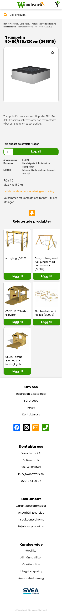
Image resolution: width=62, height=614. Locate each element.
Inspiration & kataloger (31, 394)
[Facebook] (16, 427)
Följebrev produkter (31, 526)
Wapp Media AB (39, 610)
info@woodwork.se (31, 474)
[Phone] (45, 427)
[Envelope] (35, 427)
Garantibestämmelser (31, 506)
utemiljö (26, 173)
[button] (6, 5)
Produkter (13, 24)
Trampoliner (28, 166)
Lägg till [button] (17, 276)
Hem (5, 24)
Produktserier (37, 24)
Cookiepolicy (31, 564)
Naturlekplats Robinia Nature (36, 163)
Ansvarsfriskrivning (31, 578)
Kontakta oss (31, 414)
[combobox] (31, 14)
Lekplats (26, 170)
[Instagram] (26, 427)
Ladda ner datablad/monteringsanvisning (28, 191)
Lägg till (36, 151)
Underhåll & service (31, 513)
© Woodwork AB (22, 610)
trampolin (51, 170)
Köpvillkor (31, 551)
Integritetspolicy (31, 571)
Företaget (31, 401)
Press (31, 408)
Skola (34, 170)
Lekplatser (24, 24)
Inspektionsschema (31, 520)
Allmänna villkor (31, 557)
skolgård (42, 170)
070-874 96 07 (31, 481)
